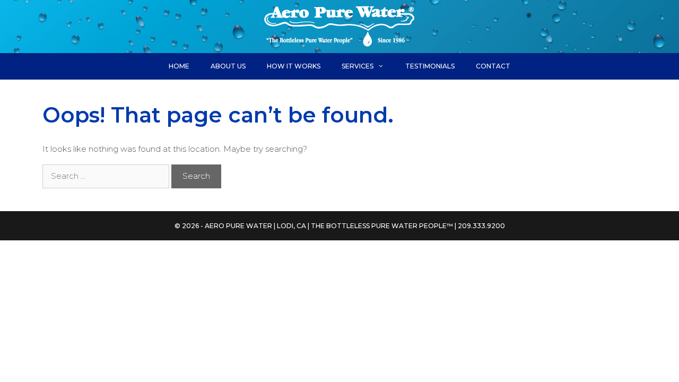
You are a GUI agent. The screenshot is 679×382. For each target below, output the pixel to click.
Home (179, 66)
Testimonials (430, 66)
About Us (228, 66)
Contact (493, 66)
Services (357, 66)
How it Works (293, 66)
